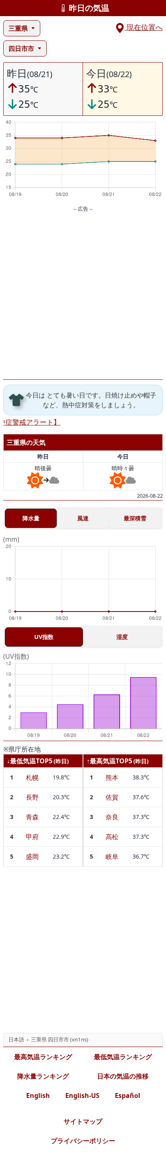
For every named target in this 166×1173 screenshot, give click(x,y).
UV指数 (44, 637)
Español (127, 1095)
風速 (83, 518)
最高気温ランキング (43, 1056)
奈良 (112, 817)
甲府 (32, 836)
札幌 (32, 777)
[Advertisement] (83, 296)
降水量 (31, 518)
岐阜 (112, 856)
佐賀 (112, 797)
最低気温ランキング (123, 1056)
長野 (32, 797)
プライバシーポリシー (83, 1140)
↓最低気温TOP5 (29, 760)
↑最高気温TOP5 (109, 760)
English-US (82, 1095)
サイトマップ (83, 1121)
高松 (112, 836)
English (38, 1095)
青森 (32, 817)
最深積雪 (135, 518)
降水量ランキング (43, 1076)
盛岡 (32, 856)
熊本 (112, 777)
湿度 (122, 637)
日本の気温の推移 (123, 1076)
